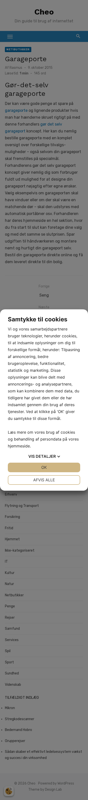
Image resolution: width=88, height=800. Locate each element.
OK (44, 467)
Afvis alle (44, 479)
